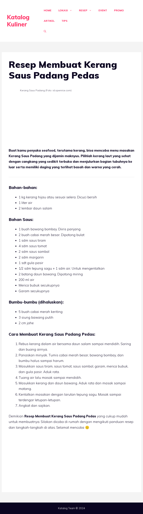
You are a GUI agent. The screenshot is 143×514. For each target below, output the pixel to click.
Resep (83, 10)
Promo (119, 10)
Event (103, 10)
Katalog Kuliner (18, 20)
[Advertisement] (71, 122)
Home (47, 10)
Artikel (49, 20)
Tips (64, 20)
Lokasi (63, 10)
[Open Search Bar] (45, 31)
